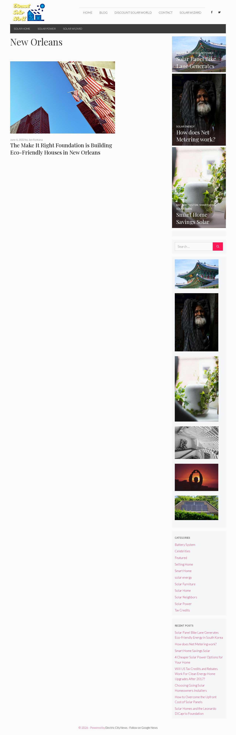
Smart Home (183, 571)
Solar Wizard (190, 12)
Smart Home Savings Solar (192, 651)
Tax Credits (182, 610)
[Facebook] (212, 12)
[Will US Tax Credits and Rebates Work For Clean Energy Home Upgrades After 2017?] (196, 488)
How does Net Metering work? (195, 644)
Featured (181, 558)
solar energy (183, 577)
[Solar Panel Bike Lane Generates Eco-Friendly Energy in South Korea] (199, 70)
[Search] (218, 246)
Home (87, 12)
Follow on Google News (143, 727)
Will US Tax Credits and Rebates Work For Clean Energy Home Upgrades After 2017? (196, 674)
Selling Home (184, 564)
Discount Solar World (133, 12)
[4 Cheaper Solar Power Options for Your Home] (196, 456)
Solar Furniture (185, 584)
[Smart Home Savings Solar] (199, 225)
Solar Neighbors (186, 597)
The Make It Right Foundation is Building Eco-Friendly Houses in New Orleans (61, 148)
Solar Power (47, 28)
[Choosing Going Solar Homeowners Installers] (196, 518)
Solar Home (22, 28)
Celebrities (182, 551)
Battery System (185, 545)
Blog (103, 12)
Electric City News (116, 727)
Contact (166, 12)
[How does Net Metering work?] (199, 143)
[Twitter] (219, 12)
